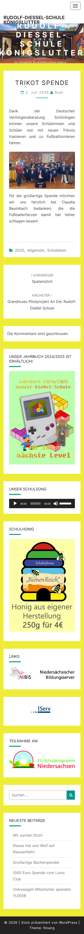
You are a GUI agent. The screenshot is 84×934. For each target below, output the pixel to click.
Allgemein (35, 250)
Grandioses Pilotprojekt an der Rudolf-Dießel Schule (42, 301)
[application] (42, 503)
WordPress (68, 922)
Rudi (59, 92)
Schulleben (56, 250)
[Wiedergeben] (15, 503)
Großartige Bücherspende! (36, 862)
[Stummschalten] (55, 503)
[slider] (66, 503)
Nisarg (49, 928)
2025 (19, 250)
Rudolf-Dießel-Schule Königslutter (34, 19)
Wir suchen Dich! (27, 835)
